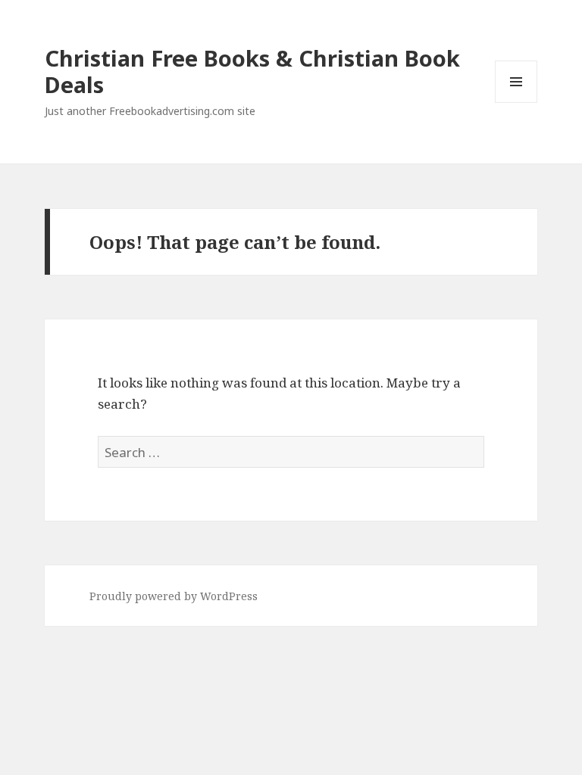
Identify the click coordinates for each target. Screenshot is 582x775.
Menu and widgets (516, 102)
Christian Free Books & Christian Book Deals (252, 71)
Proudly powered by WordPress (173, 596)
